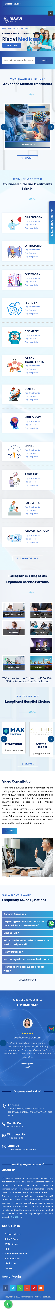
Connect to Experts (29, 558)
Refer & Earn (11, 1239)
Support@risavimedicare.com (22, 1149)
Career (8, 1268)
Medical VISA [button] (11, 933)
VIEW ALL (29, 158)
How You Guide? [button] (13, 951)
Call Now (9, 831)
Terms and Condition (16, 1253)
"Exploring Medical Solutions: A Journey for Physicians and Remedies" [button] (27, 923)
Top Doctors (30, 224)
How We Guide (12, 45)
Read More (16, 1217)
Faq (7, 1248)
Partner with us (13, 1234)
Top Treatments (32, 221)
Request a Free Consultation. (32, 681)
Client (27, 1064)
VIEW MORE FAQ (27, 980)
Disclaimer (10, 1263)
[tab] (27, 914)
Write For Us (11, 1243)
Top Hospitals (31, 228)
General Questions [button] (15, 914)
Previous (4, 127)
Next (51, 127)
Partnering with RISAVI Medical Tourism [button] (27, 959)
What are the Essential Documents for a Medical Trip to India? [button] (27, 942)
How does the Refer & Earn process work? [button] (24, 968)
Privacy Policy (12, 1258)
